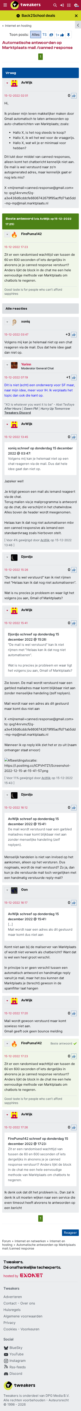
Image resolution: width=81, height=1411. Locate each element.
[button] (5, 5)
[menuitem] (55, 5)
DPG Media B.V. (57, 1396)
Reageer (70, 1233)
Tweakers (10, 1396)
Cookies (10, 1329)
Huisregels (12, 1310)
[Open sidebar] (78, 24)
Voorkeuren (30, 1329)
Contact (10, 1303)
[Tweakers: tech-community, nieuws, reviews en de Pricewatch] (25, 5)
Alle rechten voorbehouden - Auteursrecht (36, 1400)
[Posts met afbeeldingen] (51, 34)
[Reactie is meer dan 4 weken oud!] (16, 95)
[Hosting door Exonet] (23, 1276)
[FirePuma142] (14, 235)
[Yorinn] (14, 365)
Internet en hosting (18, 25)
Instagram (18, 1360)
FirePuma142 (31, 234)
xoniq (25, 321)
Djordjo (27, 557)
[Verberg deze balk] (76, 15)
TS (44, 34)
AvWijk (26, 82)
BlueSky (16, 1347)
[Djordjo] (14, 557)
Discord (16, 1373)
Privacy (9, 1322)
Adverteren (12, 1297)
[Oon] (14, 890)
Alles (36, 34)
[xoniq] (14, 322)
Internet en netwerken (30, 1241)
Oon (24, 889)
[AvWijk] (14, 83)
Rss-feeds (18, 1367)
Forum (6, 1241)
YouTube (17, 1354)
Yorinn (26, 364)
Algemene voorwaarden (22, 1316)
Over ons (27, 1303)
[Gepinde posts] (68, 34)
